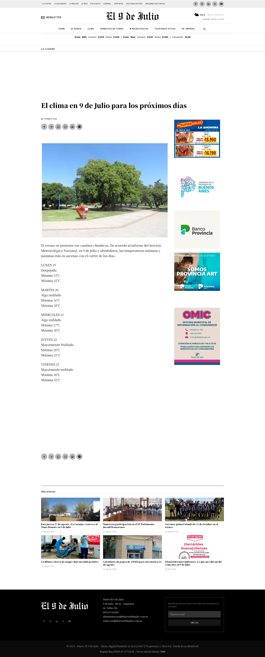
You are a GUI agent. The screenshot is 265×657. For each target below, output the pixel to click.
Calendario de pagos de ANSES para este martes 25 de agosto (132, 563)
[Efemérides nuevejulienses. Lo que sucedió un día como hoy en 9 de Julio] (194, 547)
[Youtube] (221, 4)
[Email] (65, 127)
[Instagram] (202, 4)
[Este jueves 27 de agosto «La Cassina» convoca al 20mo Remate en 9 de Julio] (70, 509)
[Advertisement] (132, 74)
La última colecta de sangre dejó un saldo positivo (70, 561)
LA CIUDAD (48, 48)
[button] (204, 29)
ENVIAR (194, 622)
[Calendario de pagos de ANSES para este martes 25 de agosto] (132, 547)
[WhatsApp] (58, 127)
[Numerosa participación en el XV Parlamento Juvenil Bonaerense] (132, 509)
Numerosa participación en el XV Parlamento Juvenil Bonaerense (128, 526)
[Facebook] (195, 4)
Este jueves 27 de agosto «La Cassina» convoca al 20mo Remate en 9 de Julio (69, 526)
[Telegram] (79, 127)
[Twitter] (214, 4)
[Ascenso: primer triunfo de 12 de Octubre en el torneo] (194, 509)
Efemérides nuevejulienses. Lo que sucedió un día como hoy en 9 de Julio (193, 563)
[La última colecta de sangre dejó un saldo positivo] (70, 547)
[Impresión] (72, 127)
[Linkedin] (208, 4)
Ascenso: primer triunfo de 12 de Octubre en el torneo (191, 526)
